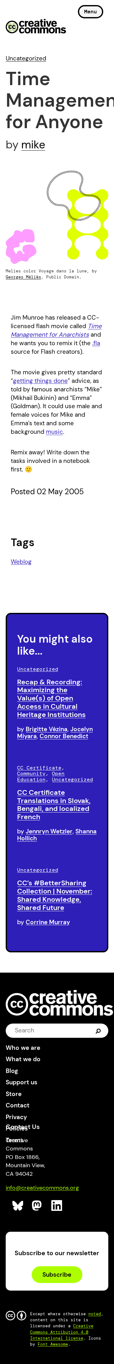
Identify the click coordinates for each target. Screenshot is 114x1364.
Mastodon (37, 1205)
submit (98, 1030)
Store (14, 1094)
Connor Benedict (64, 736)
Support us (21, 1082)
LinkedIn (56, 1205)
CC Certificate (39, 767)
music (54, 432)
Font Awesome (53, 1344)
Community (31, 773)
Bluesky (17, 1205)
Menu (90, 11)
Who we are (23, 1048)
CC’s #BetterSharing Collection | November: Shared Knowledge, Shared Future (54, 895)
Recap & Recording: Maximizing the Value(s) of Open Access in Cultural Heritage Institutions (51, 698)
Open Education (41, 776)
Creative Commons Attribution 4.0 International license (61, 1332)
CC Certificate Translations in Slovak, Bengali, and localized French (54, 804)
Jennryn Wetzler (49, 831)
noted (94, 1314)
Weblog (21, 562)
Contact (17, 1105)
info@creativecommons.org (42, 1187)
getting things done (40, 381)
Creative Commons (36, 27)
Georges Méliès (23, 277)
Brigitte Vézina (46, 729)
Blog (12, 1071)
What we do (23, 1059)
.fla (96, 343)
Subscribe (56, 1275)
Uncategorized (26, 58)
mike (33, 144)
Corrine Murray (48, 922)
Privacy (16, 1117)
